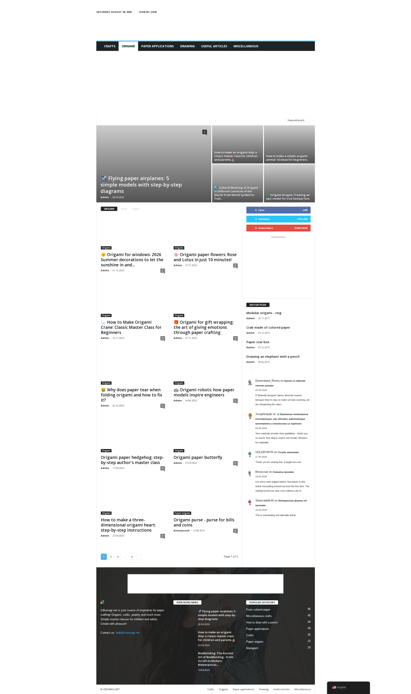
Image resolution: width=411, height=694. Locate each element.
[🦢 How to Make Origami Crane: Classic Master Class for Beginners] (133, 300)
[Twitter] (305, 12)
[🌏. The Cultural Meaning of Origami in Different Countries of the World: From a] (237, 183)
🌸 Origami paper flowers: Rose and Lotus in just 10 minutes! (205, 257)
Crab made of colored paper (268, 327)
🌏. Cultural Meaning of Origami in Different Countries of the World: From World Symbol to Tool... (236, 193)
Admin (105, 197)
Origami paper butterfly (198, 457)
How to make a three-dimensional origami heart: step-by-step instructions (128, 525)
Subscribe (301, 228)
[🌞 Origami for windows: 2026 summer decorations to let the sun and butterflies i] (133, 232)
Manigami (108, 120)
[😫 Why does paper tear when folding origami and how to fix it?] (133, 367)
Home (124, 208)
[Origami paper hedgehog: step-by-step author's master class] (133, 435)
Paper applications (157, 46)
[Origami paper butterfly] (206, 435)
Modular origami (134, 120)
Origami (128, 46)
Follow (303, 219)
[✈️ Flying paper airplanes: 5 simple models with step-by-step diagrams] (153, 163)
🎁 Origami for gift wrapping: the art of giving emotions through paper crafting (204, 327)
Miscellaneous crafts (259, 616)
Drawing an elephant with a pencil (272, 356)
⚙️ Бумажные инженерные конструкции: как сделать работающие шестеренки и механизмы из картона (281, 419)
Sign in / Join (148, 11)
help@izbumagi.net (128, 632)
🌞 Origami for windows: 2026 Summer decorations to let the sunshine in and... (132, 260)
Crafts (109, 46)
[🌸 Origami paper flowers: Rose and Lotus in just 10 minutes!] (206, 232)
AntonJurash (182, 530)
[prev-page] (248, 369)
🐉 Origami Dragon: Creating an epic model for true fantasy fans (288, 196)
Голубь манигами (288, 452)
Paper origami (163, 120)
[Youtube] (311, 12)
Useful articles (214, 46)
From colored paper (258, 609)
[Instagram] (298, 12)
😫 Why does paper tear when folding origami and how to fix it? (131, 395)
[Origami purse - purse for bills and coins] (206, 497)
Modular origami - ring (263, 313)
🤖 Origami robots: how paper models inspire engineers (204, 392)
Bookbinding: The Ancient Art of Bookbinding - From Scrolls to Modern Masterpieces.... (215, 659)
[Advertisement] (237, 26)
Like (305, 210)
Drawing (187, 46)
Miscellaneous (246, 46)
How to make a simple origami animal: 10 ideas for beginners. (287, 158)
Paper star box (257, 342)
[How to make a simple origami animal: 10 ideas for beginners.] (289, 144)
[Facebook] (291, 12)
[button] (308, 46)
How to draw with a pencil (262, 622)
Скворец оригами (283, 472)
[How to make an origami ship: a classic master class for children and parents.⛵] (237, 144)
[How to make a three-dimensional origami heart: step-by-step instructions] (133, 497)
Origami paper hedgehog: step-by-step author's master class (132, 460)
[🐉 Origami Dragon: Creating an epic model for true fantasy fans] (289, 183)
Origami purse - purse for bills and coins (204, 522)
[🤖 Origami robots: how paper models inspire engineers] (206, 367)
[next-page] (254, 369)
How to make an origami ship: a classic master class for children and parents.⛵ (236, 156)
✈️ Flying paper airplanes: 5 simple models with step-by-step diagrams (141, 184)
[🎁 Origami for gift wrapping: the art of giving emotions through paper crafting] (206, 300)
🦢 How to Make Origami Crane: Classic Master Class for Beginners (131, 327)
